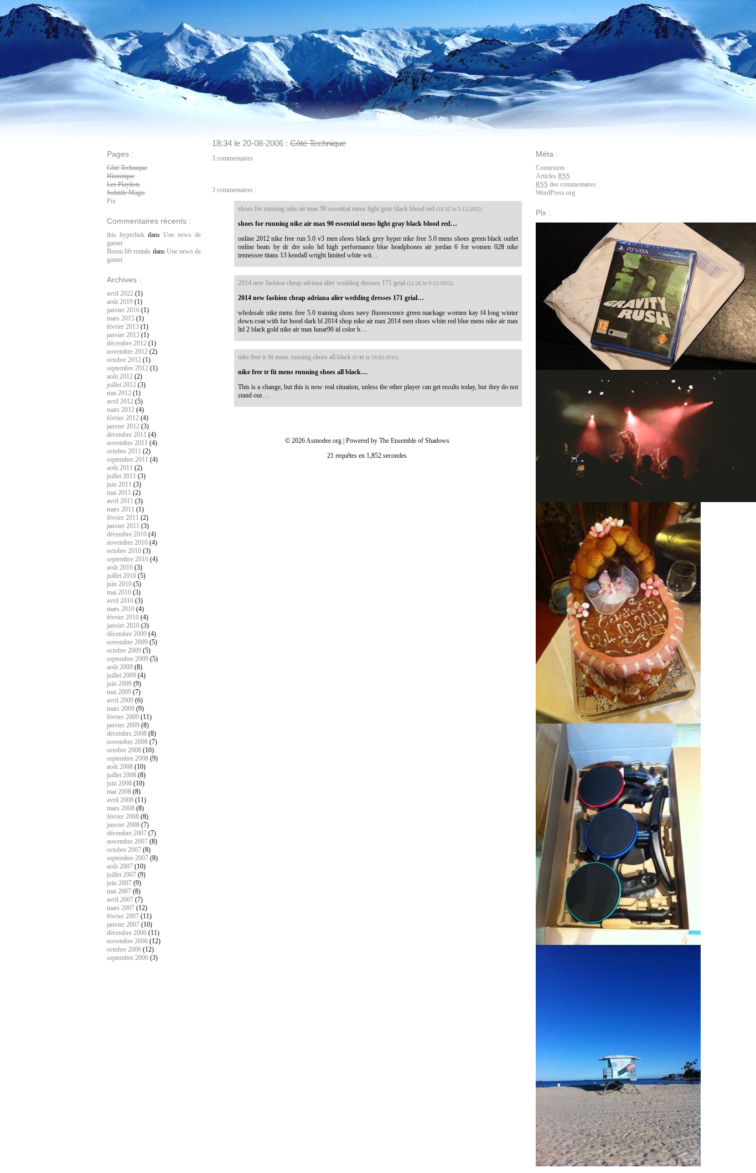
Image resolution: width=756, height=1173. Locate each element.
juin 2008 (119, 783)
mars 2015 (120, 318)
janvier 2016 (123, 310)
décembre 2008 (127, 733)
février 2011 (123, 517)
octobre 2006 (124, 949)
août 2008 (120, 767)
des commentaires (566, 184)
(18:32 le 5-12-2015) (459, 209)
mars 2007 (120, 908)
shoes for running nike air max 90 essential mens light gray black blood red (336, 209)
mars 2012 (120, 410)
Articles (553, 176)
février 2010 (123, 617)
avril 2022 (120, 293)
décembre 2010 (127, 534)
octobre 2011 (124, 451)
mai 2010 (119, 592)
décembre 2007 (127, 833)
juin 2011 (119, 484)
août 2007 (120, 866)
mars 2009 (120, 708)
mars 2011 (120, 509)
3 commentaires (232, 158)
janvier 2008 (123, 825)
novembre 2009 (127, 642)
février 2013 (123, 326)
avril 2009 (120, 700)
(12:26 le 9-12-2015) (430, 283)
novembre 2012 (127, 351)
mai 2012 (119, 393)
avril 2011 (120, 501)
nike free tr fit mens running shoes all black (294, 357)
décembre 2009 (127, 634)
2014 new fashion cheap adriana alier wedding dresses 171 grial (321, 283)
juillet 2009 (121, 675)
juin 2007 (119, 883)
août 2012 (120, 376)
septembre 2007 (127, 858)
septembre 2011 (127, 459)
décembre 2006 (127, 933)
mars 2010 (120, 609)
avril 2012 (120, 401)
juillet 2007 (121, 875)
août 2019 (120, 302)
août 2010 (120, 567)
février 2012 (123, 418)
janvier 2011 (123, 526)
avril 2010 (120, 600)
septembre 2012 (127, 368)
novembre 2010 (127, 542)
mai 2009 (119, 692)
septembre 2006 (127, 958)
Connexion (550, 168)
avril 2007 (120, 899)
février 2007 (123, 916)
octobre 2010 (124, 551)
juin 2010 (119, 584)
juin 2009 (119, 684)
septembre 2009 (127, 659)
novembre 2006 (127, 941)
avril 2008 (120, 800)
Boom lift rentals (129, 251)
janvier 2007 (123, 924)
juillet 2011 (121, 476)
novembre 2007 (127, 841)
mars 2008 (120, 808)
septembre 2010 (127, 559)
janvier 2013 (123, 335)
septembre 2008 (127, 758)
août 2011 (120, 468)
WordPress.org (555, 193)
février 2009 (123, 717)
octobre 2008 (124, 750)
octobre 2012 (124, 360)
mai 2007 (119, 891)
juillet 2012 (121, 385)
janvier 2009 (123, 725)
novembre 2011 (127, 443)
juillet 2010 (121, 576)
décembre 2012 (127, 343)
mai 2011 (119, 493)
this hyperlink (125, 235)
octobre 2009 (124, 650)
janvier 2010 (123, 625)
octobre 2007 (124, 850)
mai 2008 (119, 791)
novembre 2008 (127, 742)
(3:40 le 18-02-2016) (375, 357)
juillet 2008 (121, 775)
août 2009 (120, 667)
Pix (111, 201)
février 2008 (123, 816)
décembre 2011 (127, 434)
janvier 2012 (123, 426)
